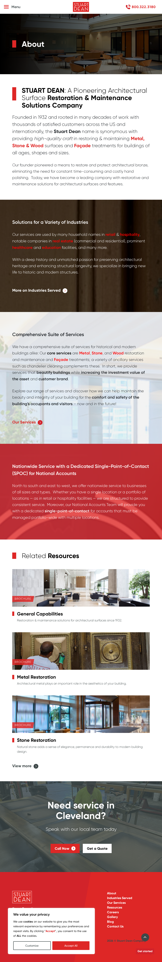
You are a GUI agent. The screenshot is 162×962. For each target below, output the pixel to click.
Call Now (62, 848)
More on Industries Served (36, 290)
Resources (114, 907)
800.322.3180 (144, 7)
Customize (32, 945)
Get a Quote (97, 848)
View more (22, 765)
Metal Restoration (36, 677)
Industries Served (119, 898)
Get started (145, 951)
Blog (110, 922)
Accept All (70, 945)
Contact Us (115, 926)
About (111, 893)
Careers (113, 912)
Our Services (24, 422)
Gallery (112, 917)
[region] (51, 931)
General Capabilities (40, 614)
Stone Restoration (36, 740)
